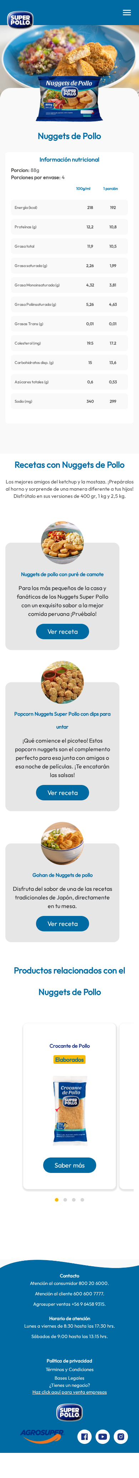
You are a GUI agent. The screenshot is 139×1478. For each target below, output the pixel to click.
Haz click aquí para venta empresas (69, 1392)
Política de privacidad (69, 1361)
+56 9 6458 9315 (88, 1304)
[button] (56, 1199)
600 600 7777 (88, 1293)
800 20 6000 (93, 1283)
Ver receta (62, 631)
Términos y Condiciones (70, 1369)
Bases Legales (69, 1378)
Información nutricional (69, 159)
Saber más (70, 1165)
